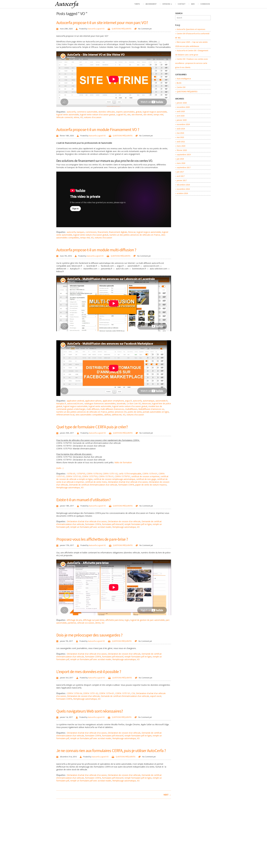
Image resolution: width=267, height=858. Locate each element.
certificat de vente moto (96, 482)
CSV (133, 693)
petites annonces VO (117, 412)
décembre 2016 (183, 184)
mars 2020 (181, 146)
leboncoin (146, 403)
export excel (155, 696)
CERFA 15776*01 (122, 476)
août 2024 (181, 128)
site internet (137, 114)
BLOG (179, 83)
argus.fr (128, 400)
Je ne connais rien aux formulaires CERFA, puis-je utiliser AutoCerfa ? (111, 750)
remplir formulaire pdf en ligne (138, 524)
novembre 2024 (183, 124)
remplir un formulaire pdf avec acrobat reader (90, 527)
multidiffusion (131, 409)
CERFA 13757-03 (73, 476)
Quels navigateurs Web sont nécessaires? (89, 711)
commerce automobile (87, 111)
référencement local (65, 414)
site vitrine (148, 114)
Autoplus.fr (61, 403)
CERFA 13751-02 (110, 473)
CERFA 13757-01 (122, 693)
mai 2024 (180, 133)
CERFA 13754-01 (149, 473)
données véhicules (106, 111)
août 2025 (181, 111)
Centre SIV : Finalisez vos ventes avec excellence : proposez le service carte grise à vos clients (191, 63)
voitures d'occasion (92, 117)
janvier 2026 (182, 103)
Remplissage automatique (68, 487)
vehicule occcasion (85, 622)
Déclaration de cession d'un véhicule (124, 521)
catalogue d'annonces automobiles (100, 403)
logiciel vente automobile (67, 114)
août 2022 (181, 141)
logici (127, 620)
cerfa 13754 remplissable (130, 473)
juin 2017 (180, 171)
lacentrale (121, 403)
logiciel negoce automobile (155, 111)
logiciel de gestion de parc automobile (147, 620)
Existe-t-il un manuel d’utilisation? (83, 499)
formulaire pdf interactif (112, 524)
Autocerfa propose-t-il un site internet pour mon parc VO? (102, 22)
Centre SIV (181, 87)
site (128, 114)
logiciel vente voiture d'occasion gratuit (97, 114)
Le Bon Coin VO (134, 403)
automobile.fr (161, 400)
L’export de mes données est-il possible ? (88, 671)
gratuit (139, 111)
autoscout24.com (75, 403)
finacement (103, 232)
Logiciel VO (121, 114)
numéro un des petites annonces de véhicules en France (134, 234)
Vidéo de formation (123, 462)
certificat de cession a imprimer (145, 476)
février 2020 (182, 150)
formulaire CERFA (126, 484)
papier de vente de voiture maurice (151, 484)
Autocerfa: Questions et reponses (191, 29)
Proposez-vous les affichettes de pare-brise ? (92, 539)
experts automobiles (125, 111)
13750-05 (71, 473)
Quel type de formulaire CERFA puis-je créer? (92, 426)
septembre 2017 (184, 167)
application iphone (93, 400)
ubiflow (107, 414)
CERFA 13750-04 (94, 473)
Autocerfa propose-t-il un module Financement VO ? (97, 129)
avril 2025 (181, 115)
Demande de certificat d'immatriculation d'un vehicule (93, 484)
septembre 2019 (184, 154)
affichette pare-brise (114, 620)
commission (91, 232)
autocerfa (71, 111)
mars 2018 (181, 163)
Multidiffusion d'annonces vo (151, 409)
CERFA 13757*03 (89, 476)
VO (81, 117)
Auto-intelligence (184, 78)
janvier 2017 (182, 180)
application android (75, 400)
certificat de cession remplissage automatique (114, 479)
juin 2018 (180, 159)
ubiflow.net (117, 414)
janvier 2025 (182, 120)
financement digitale (118, 232)
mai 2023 (180, 137)
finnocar (132, 232)
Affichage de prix (74, 620)
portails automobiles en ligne (156, 412)
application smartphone (113, 400)
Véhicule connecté (64, 117)
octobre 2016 (182, 193)
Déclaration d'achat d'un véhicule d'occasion (128, 482)
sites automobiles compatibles (89, 414)
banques (80, 232)
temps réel (158, 114)
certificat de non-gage (146, 479)
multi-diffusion (92, 409)
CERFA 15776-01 (106, 476)
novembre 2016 (183, 189)
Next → (167, 794)
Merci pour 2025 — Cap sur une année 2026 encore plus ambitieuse (191, 44)
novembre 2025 (183, 107)
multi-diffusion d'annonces (112, 409)
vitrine (76, 117)
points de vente (135, 412)
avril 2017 (181, 176)
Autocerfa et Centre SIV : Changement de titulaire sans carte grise (191, 52)
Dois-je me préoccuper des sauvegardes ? (89, 635)
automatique (148, 400)
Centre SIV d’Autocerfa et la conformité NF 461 (192, 35)
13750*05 (80, 473)
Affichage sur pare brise (93, 620)
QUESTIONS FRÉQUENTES (121, 29)
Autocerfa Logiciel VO (96, 29)
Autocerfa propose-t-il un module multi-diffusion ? (96, 249)
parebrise (72, 622)
